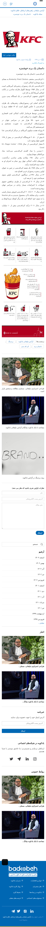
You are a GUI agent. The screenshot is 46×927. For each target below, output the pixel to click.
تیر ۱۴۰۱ (41, 608)
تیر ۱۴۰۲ (41, 574)
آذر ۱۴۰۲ (41, 569)
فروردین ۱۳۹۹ (38, 619)
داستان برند (38, 346)
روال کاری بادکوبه (15, 886)
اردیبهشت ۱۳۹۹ (38, 614)
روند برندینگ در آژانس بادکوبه (33, 478)
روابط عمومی (37, 771)
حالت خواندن (10, 55)
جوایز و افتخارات (36, 881)
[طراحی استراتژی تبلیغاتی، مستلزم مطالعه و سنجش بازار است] (23, 371)
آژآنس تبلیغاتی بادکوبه (26, 341)
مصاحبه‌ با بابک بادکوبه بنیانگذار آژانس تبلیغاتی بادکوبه (25, 428)
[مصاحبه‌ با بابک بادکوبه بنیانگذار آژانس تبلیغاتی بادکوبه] (23, 410)
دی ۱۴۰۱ (40, 591)
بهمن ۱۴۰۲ (40, 563)
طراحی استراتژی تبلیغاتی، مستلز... (31, 666)
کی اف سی (25, 346)
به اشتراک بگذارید (38, 63)
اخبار (42, 632)
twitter (11, 759)
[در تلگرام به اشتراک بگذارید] (16, 62)
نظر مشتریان (37, 886)
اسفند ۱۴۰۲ (39, 558)
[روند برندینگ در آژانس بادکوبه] (23, 454)
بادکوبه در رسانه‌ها (36, 892)
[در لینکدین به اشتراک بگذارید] (20, 62)
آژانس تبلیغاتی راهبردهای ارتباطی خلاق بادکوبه (17, 917)
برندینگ (10, 341)
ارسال (40, 533)
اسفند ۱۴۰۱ (39, 586)
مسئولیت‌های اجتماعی (34, 898)
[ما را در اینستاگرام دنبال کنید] (25, 911)
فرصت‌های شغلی (15, 898)
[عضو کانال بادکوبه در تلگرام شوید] (13, 911)
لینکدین (27, 759)
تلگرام (19, 759)
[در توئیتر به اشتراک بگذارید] (24, 62)
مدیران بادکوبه (16, 881)
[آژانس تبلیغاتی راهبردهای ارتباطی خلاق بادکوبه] (35, 3)
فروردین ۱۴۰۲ (38, 580)
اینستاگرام (35, 759)
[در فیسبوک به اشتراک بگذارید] (28, 62)
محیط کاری (17, 892)
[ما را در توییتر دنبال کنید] (18, 911)
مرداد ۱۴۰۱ (40, 602)
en (5, 3)
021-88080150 (11, 3)
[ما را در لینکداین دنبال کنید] (31, 911)
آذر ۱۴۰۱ (41, 597)
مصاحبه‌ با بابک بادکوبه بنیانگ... (33, 702)
